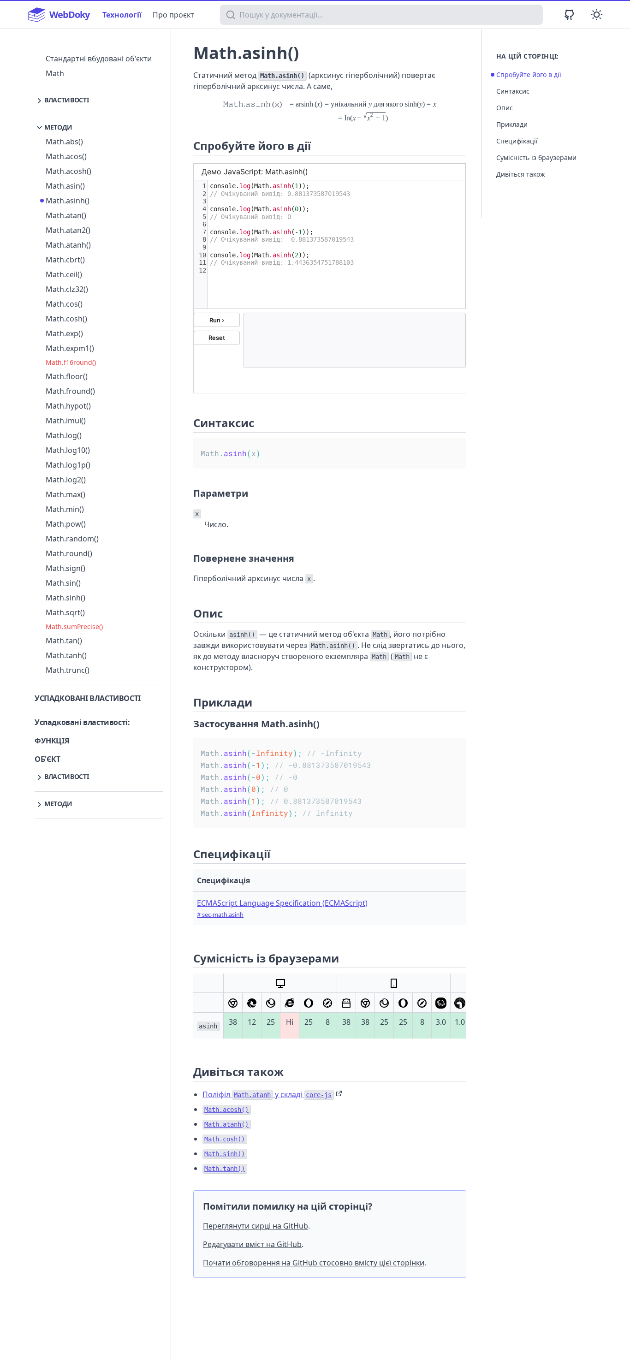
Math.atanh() (68, 245)
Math (55, 73)
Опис (504, 107)
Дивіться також (520, 174)
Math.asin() (65, 186)
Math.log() (64, 435)
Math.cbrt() (65, 260)
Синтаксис (512, 91)
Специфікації (517, 141)
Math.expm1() (70, 348)
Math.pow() (66, 524)
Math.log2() (66, 480)
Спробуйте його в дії (528, 74)
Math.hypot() (68, 406)
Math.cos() (64, 304)
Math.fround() (70, 391)
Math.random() (72, 539)
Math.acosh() (68, 171)
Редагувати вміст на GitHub (252, 1244)
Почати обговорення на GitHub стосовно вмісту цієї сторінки (313, 1263)
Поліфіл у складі (267, 1094)
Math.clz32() (67, 289)
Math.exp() (64, 333)
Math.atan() (66, 215)
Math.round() (69, 553)
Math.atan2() (68, 230)
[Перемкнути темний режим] (596, 14)
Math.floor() (67, 376)
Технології (122, 15)
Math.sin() (63, 583)
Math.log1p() (68, 465)
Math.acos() (66, 156)
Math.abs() (64, 142)
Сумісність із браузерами (536, 157)
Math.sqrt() (65, 612)
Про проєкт (173, 15)
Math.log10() (68, 450)
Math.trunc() (67, 670)
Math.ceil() (64, 274)
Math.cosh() (66, 319)
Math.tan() (64, 640)
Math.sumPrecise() (74, 626)
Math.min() (65, 509)
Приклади (512, 124)
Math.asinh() (67, 201)
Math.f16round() (71, 362)
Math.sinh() (65, 598)
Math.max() (65, 494)
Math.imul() (66, 421)
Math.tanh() (66, 655)
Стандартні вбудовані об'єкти (99, 58)
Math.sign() (65, 568)
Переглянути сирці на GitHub (255, 1226)
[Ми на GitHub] (569, 14)
